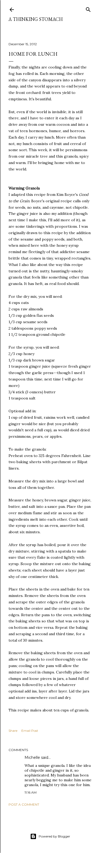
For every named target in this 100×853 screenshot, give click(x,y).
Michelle (32, 757)
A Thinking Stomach (36, 19)
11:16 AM (31, 792)
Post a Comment (24, 804)
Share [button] (13, 731)
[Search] (88, 8)
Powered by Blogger (54, 836)
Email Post (29, 731)
